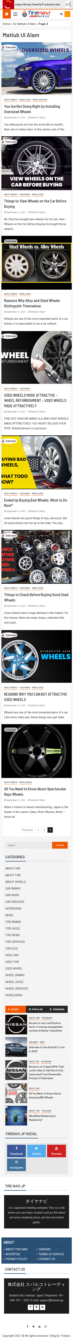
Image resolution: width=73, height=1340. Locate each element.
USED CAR (11, 955)
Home (6, 24)
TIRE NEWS (12, 935)
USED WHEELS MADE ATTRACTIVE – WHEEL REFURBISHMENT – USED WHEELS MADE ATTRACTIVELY (35, 400)
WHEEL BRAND (25, 782)
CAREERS (45, 1249)
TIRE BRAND (13, 922)
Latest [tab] (14, 1009)
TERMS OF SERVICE (51, 1254)
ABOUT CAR (12, 868)
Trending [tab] (58, 1009)
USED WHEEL (24, 194)
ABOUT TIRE (13, 875)
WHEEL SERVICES (40, 100)
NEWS (9, 915)
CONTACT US (47, 1259)
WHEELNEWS (13, 995)
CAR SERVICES (14, 901)
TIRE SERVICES (15, 941)
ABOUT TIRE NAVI (16, 1249)
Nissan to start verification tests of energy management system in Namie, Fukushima (46, 1026)
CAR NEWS (12, 895)
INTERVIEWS (13, 908)
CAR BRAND (13, 888)
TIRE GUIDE (12, 928)
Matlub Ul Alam (37, 117)
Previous (27, 830)
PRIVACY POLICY (16, 1259)
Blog (53, 1335)
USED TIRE (12, 962)
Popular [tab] (37, 1009)
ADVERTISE (12, 1254)
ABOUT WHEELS (11, 100)
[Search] (61, 14)
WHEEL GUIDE (25, 100)
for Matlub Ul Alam (24, 24)
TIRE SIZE (11, 948)
